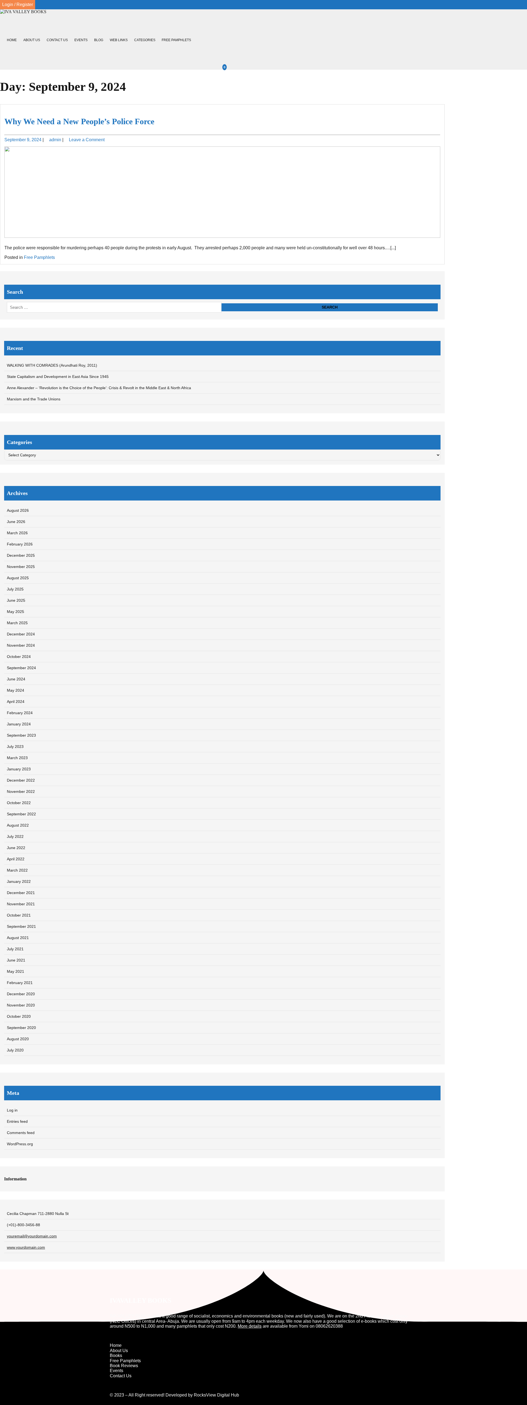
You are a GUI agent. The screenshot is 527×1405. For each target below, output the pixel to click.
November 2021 (21, 904)
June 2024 (16, 679)
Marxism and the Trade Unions (33, 399)
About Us (31, 40)
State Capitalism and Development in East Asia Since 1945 (58, 376)
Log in (12, 1110)
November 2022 (21, 791)
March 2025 (17, 623)
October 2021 (19, 915)
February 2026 (20, 544)
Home (12, 40)
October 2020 (19, 1016)
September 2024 (21, 668)
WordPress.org (20, 1144)
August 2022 (18, 825)
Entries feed (17, 1121)
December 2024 (21, 634)
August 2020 (18, 1039)
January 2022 (19, 881)
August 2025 (18, 578)
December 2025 (21, 555)
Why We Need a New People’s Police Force (79, 121)
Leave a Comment (87, 139)
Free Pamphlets (176, 40)
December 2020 (21, 994)
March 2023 (17, 758)
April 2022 (15, 859)
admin (55, 139)
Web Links (119, 40)
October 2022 (19, 803)
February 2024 (20, 713)
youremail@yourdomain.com (32, 1236)
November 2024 (21, 645)
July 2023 (15, 746)
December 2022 (21, 780)
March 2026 (17, 533)
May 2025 (15, 611)
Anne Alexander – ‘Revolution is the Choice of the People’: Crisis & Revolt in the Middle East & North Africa (99, 388)
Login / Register (17, 4)
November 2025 (21, 566)
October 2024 (19, 656)
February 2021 (20, 982)
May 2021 (15, 971)
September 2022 (21, 814)
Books (116, 1355)
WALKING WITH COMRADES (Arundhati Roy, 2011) (52, 365)
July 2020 (15, 1050)
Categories (144, 40)
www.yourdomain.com (26, 1247)
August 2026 (18, 510)
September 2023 (21, 735)
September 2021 (21, 926)
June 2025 (16, 600)
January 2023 (19, 769)
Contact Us (57, 40)
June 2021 (16, 960)
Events (81, 40)
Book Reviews (124, 1365)
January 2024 (19, 724)
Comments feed (21, 1132)
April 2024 (15, 701)
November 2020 (21, 1005)
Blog (98, 40)
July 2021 (15, 949)
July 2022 (15, 836)
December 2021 (21, 893)
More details (250, 1326)
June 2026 (16, 521)
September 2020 (21, 1027)
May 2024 (15, 690)
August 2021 (18, 937)
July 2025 (15, 589)
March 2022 (17, 870)
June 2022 (16, 848)
